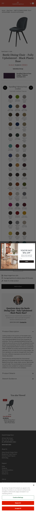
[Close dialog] (34, 244)
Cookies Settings (18, 497)
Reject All (18, 503)
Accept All (18, 508)
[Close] (34, 485)
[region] (18, 497)
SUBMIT (26, 261)
